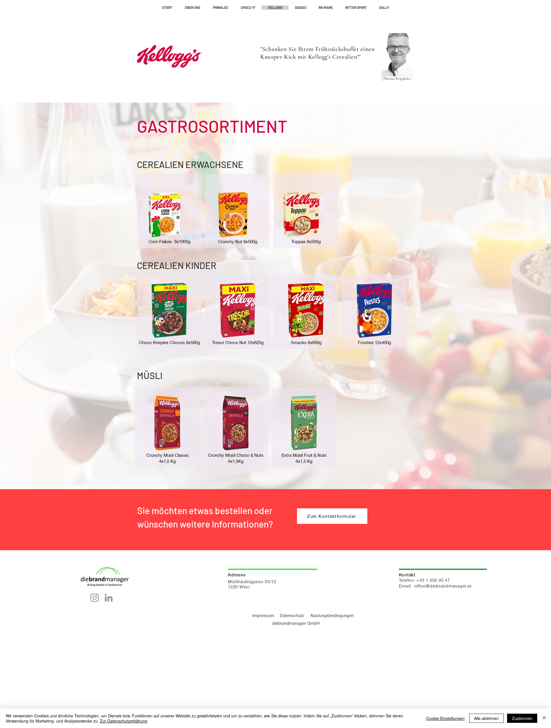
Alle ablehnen (486, 718)
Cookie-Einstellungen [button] (445, 718)
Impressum (266, 615)
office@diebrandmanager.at (443, 585)
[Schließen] (544, 718)
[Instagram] (94, 597)
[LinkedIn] (108, 597)
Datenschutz (292, 615)
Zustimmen (522, 718)
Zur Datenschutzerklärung (123, 721)
